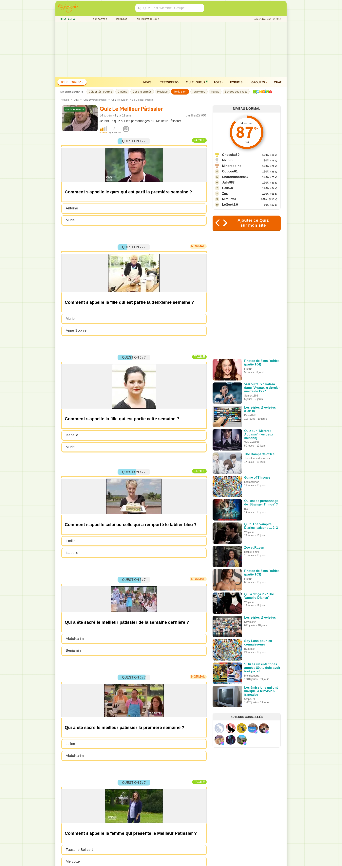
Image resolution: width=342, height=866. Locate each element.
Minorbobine (231, 166)
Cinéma (122, 91)
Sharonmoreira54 (235, 177)
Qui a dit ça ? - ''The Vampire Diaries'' (259, 595)
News (147, 82)
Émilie (71, 541)
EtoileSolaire (251, 551)
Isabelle (72, 435)
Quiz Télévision (119, 99)
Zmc (225, 193)
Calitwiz (228, 188)
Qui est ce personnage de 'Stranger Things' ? (261, 502)
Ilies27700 (198, 115)
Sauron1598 (251, 395)
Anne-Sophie (76, 330)
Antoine (72, 208)
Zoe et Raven (254, 547)
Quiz (76, 99)
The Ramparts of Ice (259, 454)
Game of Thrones (257, 477)
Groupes (258, 82)
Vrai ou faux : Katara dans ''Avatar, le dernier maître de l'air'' (262, 387)
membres (121, 19)
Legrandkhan (251, 481)
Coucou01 (230, 171)
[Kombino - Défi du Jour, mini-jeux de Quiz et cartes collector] (262, 91)
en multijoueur (147, 19)
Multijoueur (195, 82)
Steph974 (249, 699)
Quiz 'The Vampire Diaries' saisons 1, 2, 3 (261, 525)
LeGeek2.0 (230, 204)
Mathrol (228, 160)
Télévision (180, 91)
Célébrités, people (100, 91)
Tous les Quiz (71, 82)
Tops (218, 82)
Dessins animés (142, 91)
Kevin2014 (250, 415)
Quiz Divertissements (95, 99)
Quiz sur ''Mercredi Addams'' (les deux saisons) (258, 434)
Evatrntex (250, 648)
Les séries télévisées (260, 617)
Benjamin (73, 650)
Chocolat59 (230, 154)
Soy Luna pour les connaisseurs (258, 642)
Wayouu (249, 532)
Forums (236, 82)
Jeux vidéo (199, 91)
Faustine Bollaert (79, 850)
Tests (170, 82)
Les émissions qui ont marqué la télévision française (261, 691)
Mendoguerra (251, 675)
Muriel (71, 220)
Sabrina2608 (251, 442)
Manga (215, 91)
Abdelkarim (75, 639)
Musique (162, 91)
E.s (246, 508)
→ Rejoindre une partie (265, 19)
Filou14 (248, 368)
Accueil (65, 99)
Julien (70, 744)
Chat (277, 82)
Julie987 (228, 182)
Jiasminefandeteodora (257, 458)
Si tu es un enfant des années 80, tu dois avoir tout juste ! (262, 668)
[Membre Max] (256, 732)
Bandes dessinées (236, 91)
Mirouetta (229, 199)
